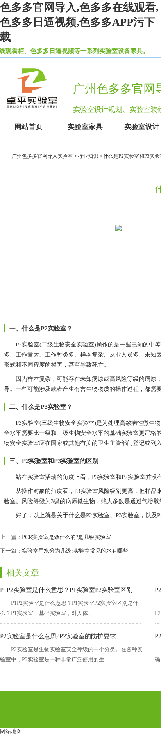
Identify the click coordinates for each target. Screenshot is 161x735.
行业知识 (88, 156)
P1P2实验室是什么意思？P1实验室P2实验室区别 (66, 590)
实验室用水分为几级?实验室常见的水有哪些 (75, 551)
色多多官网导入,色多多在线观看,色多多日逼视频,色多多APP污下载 (79, 22)
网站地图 (11, 731)
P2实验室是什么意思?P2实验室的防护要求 (58, 636)
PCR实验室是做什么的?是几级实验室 (66, 537)
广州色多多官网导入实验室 (42, 156)
